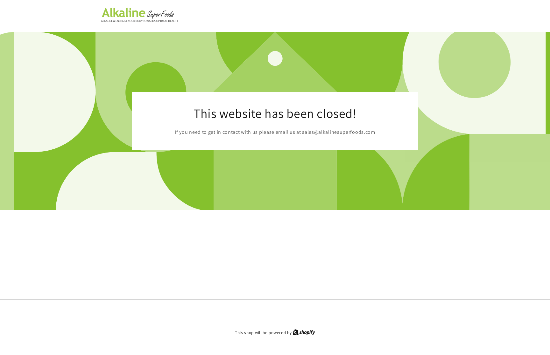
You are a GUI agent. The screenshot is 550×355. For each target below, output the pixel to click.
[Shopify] (304, 332)
